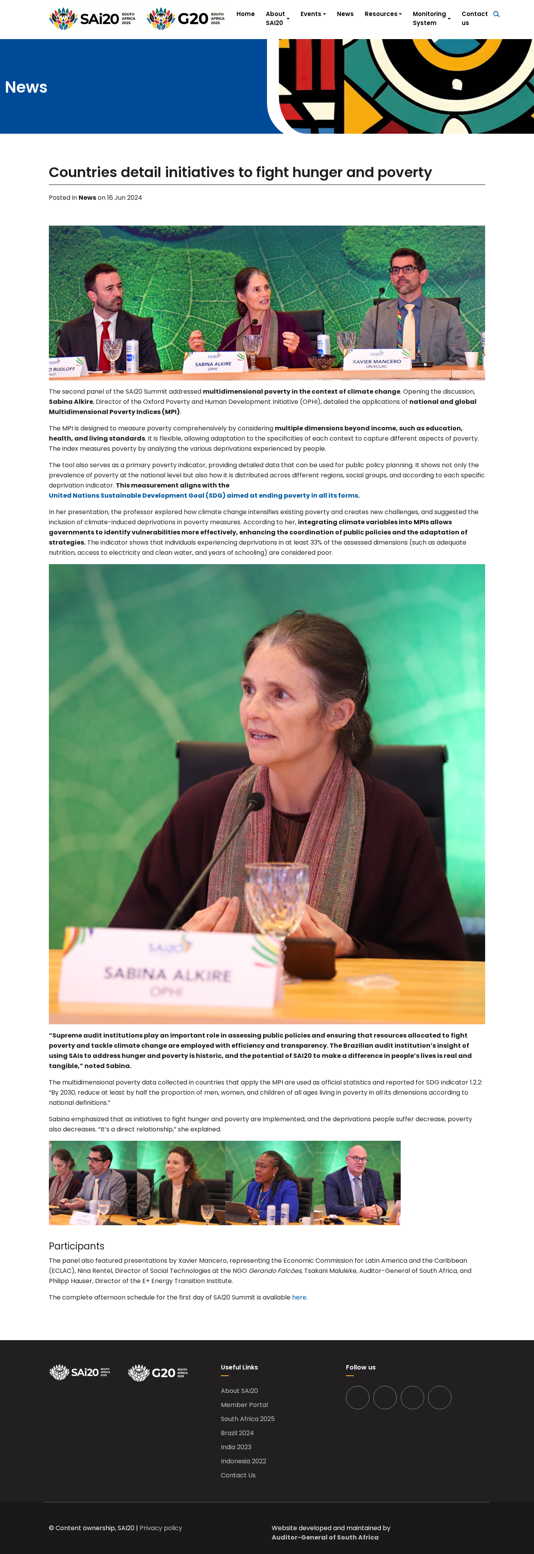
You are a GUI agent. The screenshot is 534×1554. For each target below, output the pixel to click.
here (299, 1297)
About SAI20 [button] (275, 18)
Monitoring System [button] (429, 18)
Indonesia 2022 (243, 1461)
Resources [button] (381, 14)
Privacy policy (161, 1528)
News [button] (345, 14)
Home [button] (246, 14)
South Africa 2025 (248, 1419)
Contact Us (238, 1475)
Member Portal (244, 1405)
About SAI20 (239, 1391)
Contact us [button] (475, 18)
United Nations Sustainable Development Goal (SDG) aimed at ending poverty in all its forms (203, 495)
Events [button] (311, 14)
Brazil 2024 (237, 1433)
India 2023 (236, 1447)
